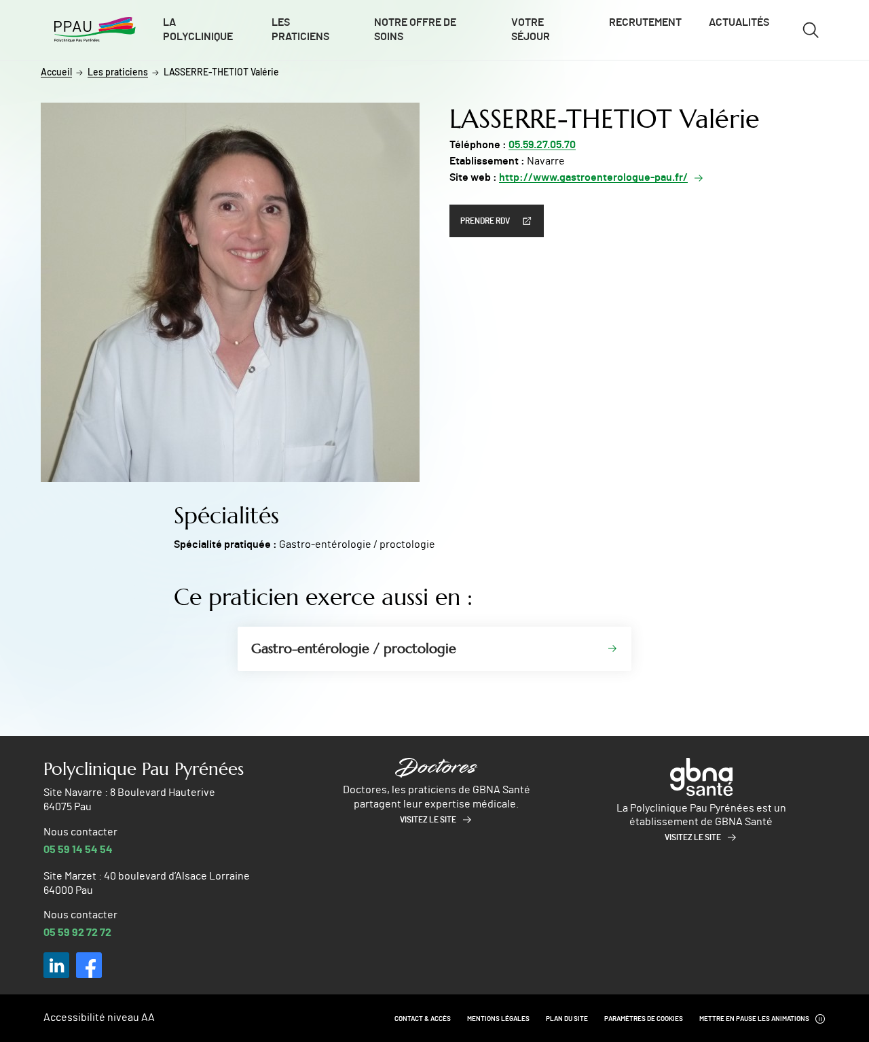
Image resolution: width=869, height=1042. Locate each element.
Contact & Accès (422, 1018)
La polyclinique (198, 29)
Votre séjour (530, 29)
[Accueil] (95, 29)
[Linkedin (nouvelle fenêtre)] (56, 965)
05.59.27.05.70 (542, 144)
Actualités (739, 22)
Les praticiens (300, 29)
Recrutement (645, 22)
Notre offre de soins (415, 29)
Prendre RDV (485, 221)
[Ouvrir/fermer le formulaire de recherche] (811, 30)
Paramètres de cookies (643, 1018)
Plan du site (567, 1018)
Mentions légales (498, 1018)
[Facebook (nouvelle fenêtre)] (89, 965)
